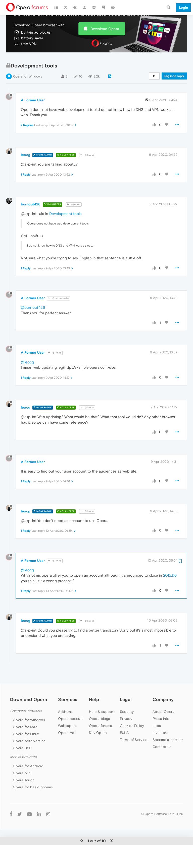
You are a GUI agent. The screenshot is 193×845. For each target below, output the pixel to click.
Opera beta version (29, 741)
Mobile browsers (23, 757)
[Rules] (103, 7)
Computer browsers (26, 711)
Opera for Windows (27, 76)
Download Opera (104, 29)
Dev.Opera (98, 733)
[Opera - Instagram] (48, 814)
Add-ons (65, 712)
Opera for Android (28, 766)
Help (94, 699)
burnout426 (30, 204)
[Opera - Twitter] (19, 814)
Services (67, 699)
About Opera (163, 712)
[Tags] (75, 7)
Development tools (65, 213)
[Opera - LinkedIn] (39, 814)
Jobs (157, 726)
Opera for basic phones (33, 787)
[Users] (84, 7)
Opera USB (22, 748)
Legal (126, 699)
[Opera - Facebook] (11, 814)
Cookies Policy (132, 726)
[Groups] (94, 7)
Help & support (102, 712)
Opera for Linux (26, 734)
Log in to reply (174, 76)
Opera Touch (23, 780)
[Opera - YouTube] (29, 814)
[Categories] (56, 7)
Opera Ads (67, 733)
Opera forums (100, 726)
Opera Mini (22, 773)
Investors (160, 733)
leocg (25, 155)
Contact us (162, 747)
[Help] (113, 7)
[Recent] (66, 7)
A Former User (33, 100)
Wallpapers (67, 726)
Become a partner (168, 740)
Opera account (71, 719)
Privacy (126, 719)
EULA (124, 733)
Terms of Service (134, 740)
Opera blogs (99, 719)
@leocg (56, 353)
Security (127, 712)
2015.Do (170, 575)
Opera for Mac (25, 727)
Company (163, 699)
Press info (161, 719)
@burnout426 (60, 298)
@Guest (89, 155)
